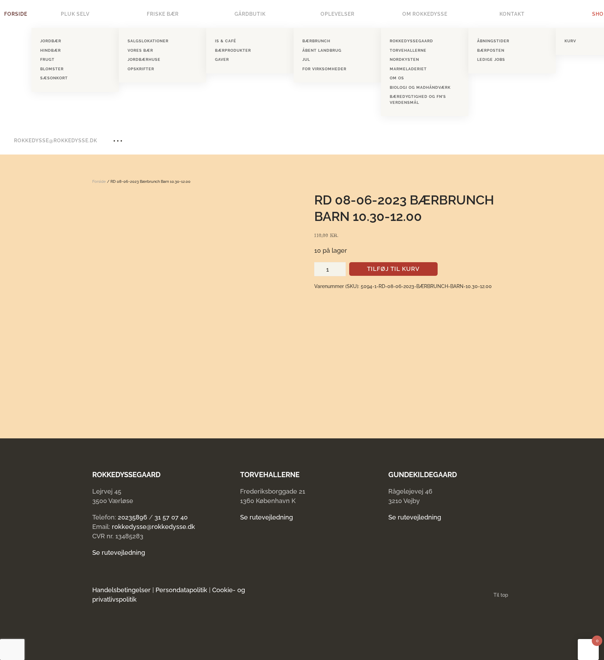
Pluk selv (75, 14)
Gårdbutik (250, 14)
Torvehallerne (408, 50)
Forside (15, 14)
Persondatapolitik (181, 590)
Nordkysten (404, 59)
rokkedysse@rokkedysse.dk (55, 140)
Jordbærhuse (144, 59)
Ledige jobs (491, 59)
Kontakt (512, 14)
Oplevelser (337, 14)
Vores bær (140, 50)
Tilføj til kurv (393, 268)
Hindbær (50, 50)
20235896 (132, 517)
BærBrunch (316, 41)
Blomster (52, 69)
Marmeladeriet (408, 69)
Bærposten (490, 50)
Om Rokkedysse (424, 14)
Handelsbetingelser (121, 590)
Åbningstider (493, 41)
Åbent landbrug (321, 50)
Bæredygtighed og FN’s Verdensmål (418, 99)
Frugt (47, 59)
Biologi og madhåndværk (420, 87)
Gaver (222, 59)
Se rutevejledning (118, 552)
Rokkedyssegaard (411, 41)
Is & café (225, 41)
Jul (306, 59)
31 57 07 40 (171, 517)
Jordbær (50, 41)
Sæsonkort (54, 78)
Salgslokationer (148, 41)
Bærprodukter (233, 50)
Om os (397, 78)
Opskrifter (141, 69)
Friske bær (163, 14)
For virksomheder (324, 69)
